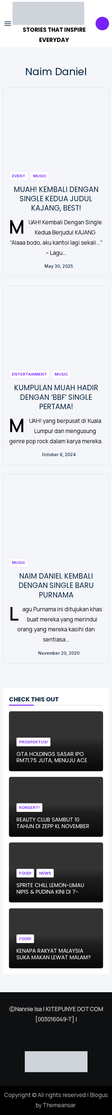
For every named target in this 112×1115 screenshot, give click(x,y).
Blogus (99, 1095)
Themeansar (59, 1105)
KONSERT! (29, 807)
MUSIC (40, 175)
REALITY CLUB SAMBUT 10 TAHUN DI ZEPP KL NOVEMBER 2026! (52, 826)
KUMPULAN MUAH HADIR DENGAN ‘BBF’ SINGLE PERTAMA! (56, 397)
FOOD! (25, 873)
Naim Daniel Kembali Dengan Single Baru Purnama (56, 585)
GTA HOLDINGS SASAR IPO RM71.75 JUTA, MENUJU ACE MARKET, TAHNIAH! (51, 760)
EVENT (18, 175)
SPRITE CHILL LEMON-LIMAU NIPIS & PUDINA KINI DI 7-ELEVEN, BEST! (50, 891)
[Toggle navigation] (8, 23)
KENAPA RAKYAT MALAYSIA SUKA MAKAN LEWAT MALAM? (53, 954)
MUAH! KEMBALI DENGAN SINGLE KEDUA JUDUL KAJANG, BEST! (56, 198)
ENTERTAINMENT (29, 374)
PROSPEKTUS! (33, 741)
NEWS (45, 873)
